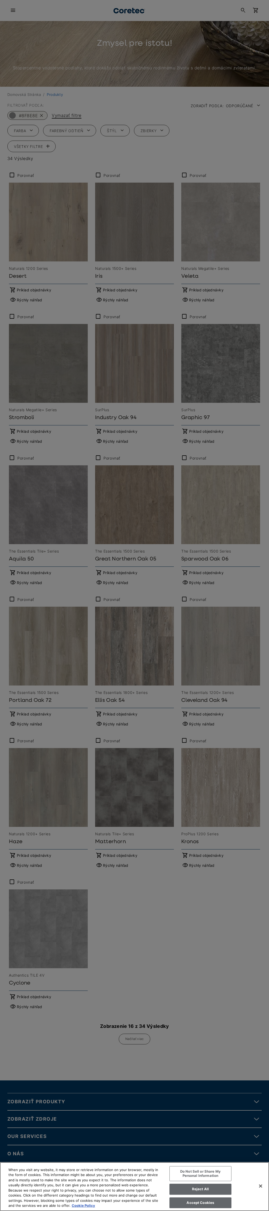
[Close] (260, 1186)
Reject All (200, 1189)
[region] (134, 1186)
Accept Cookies (200, 1202)
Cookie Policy (83, 1205)
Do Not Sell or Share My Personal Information (200, 1173)
